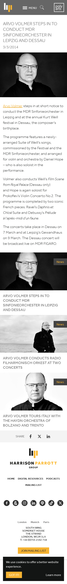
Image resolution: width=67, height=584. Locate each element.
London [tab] (22, 522)
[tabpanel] (33, 533)
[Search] (42, 7)
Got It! (14, 575)
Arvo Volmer (13, 106)
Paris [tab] (46, 522)
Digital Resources (30, 478)
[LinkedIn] (48, 436)
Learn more (53, 575)
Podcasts (53, 478)
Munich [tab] (35, 522)
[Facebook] (31, 436)
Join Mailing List (33, 550)
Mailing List (33, 485)
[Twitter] (39, 436)
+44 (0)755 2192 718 (35, 539)
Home (11, 478)
